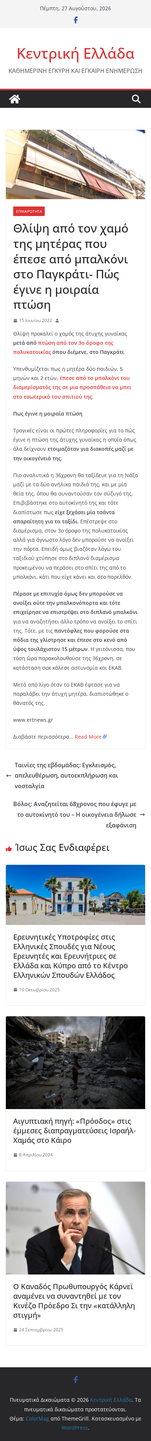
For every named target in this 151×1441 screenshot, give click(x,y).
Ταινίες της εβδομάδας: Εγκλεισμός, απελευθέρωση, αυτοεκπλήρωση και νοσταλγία (66, 775)
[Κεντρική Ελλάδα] (14, 99)
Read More (88, 736)
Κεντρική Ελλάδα (75, 53)
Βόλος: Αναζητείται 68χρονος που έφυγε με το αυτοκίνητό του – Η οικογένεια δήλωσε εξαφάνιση (74, 814)
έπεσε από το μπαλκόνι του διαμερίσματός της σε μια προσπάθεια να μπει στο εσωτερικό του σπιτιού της (72, 387)
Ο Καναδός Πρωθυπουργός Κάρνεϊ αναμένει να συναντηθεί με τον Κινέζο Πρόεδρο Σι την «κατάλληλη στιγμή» (74, 1300)
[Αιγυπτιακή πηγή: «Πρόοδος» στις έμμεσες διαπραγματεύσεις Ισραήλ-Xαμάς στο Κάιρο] (75, 1021)
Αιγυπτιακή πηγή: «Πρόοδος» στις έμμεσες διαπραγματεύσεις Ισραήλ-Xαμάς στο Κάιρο (74, 1130)
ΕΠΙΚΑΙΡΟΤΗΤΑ (29, 211)
